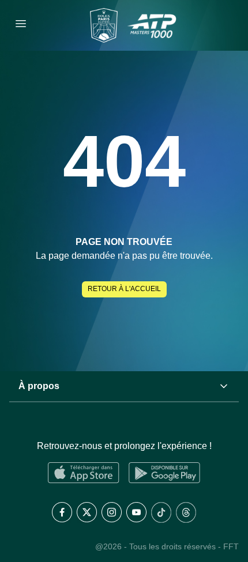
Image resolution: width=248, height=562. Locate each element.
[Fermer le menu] (21, 26)
